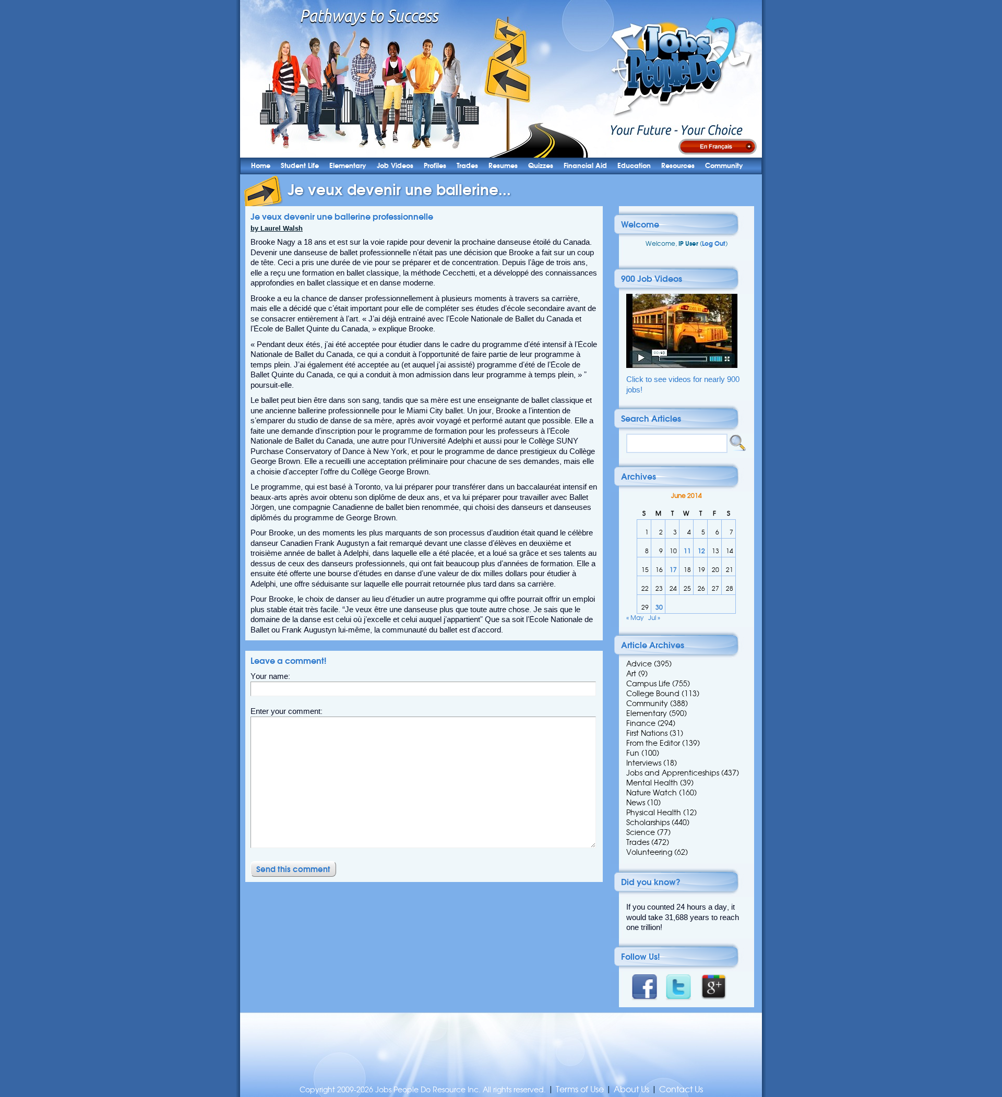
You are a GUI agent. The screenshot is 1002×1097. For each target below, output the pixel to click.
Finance (640, 723)
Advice (639, 664)
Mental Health (652, 783)
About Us (631, 1089)
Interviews (643, 763)
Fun (632, 753)
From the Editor (653, 743)
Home (260, 165)
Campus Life (648, 683)
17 (673, 570)
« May (634, 618)
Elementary (347, 165)
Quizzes (540, 165)
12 (701, 551)
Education (634, 165)
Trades (467, 165)
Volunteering (649, 852)
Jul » (654, 618)
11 (687, 551)
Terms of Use (580, 1089)
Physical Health (653, 812)
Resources (678, 165)
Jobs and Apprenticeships (672, 773)
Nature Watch (651, 792)
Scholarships (648, 822)
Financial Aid (585, 165)
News (635, 802)
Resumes (503, 165)
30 (659, 607)
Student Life (300, 165)
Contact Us (681, 1089)
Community (724, 165)
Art (631, 673)
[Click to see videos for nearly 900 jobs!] (681, 365)
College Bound (652, 693)
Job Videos (395, 165)
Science (640, 832)
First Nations (646, 733)
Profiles (435, 165)
